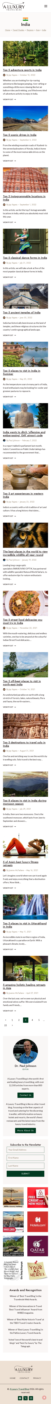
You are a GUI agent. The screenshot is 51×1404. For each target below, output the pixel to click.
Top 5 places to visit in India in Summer (21, 372)
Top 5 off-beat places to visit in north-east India (22, 682)
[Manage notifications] (44, 1398)
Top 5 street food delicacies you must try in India (22, 621)
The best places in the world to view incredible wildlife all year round (25, 553)
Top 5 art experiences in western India (23, 495)
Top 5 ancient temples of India (21, 312)
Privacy (37, 1378)
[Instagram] (31, 1398)
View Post (9, 99)
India (44, 30)
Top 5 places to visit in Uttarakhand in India (25, 924)
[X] (25, 1398)
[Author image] (4, 75)
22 (5, 1025)
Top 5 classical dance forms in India (25, 258)
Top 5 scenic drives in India (19, 135)
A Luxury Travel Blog (19, 1389)
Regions (30, 30)
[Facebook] (20, 1398)
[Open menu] (46, 6)
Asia (38, 30)
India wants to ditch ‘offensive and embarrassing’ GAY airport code (24, 433)
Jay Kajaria (13, 75)
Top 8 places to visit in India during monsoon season (24, 802)
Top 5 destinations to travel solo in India (24, 744)
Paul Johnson (14, 440)
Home (7, 30)
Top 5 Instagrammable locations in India (24, 197)
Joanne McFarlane (16, 870)
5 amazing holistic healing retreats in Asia (24, 986)
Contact (24, 1378)
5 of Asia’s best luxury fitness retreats (20, 863)
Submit (25, 1173)
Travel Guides (18, 30)
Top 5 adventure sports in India (22, 70)
